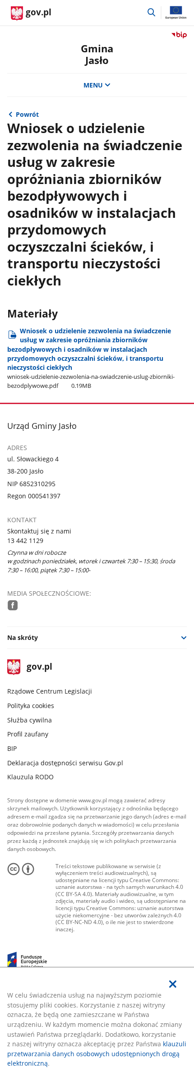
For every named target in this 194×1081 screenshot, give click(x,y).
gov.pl (39, 667)
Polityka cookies (30, 705)
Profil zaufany (27, 734)
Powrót (27, 114)
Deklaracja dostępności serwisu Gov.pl (65, 763)
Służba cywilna (29, 720)
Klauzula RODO (30, 777)
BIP (12, 748)
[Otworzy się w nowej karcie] (12, 605)
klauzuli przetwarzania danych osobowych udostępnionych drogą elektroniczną (96, 1053)
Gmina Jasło (97, 54)
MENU (93, 85)
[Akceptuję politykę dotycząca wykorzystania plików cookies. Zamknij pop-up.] (172, 984)
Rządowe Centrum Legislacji (49, 691)
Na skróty (22, 637)
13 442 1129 (25, 540)
